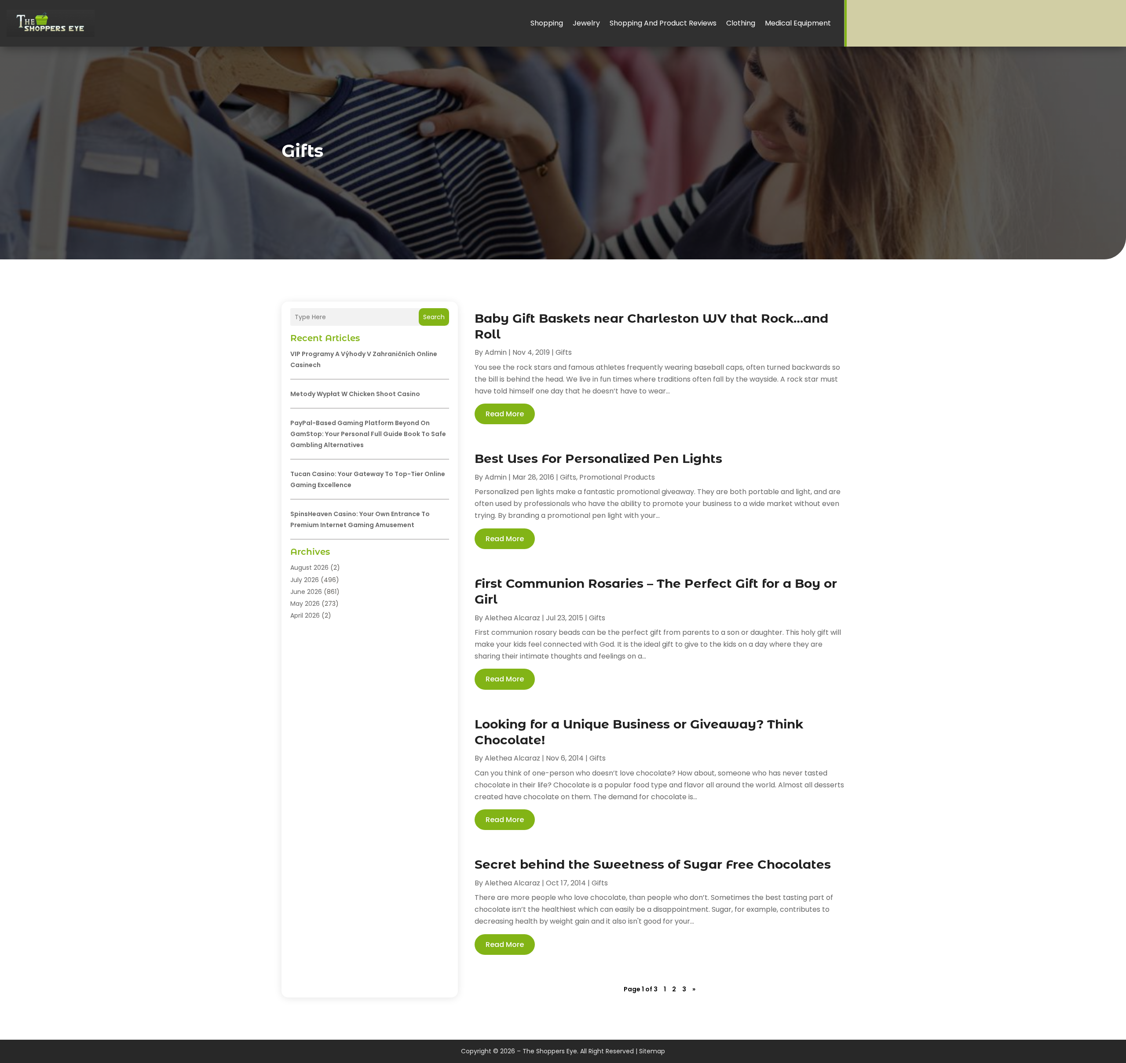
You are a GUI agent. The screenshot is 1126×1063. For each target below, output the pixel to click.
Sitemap (652, 1051)
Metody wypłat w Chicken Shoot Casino (355, 394)
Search (434, 317)
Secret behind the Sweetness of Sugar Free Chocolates (653, 864)
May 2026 (305, 603)
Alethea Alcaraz (512, 618)
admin (496, 352)
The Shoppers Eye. (550, 1051)
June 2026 (306, 591)
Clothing (740, 23)
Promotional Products (617, 477)
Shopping (546, 23)
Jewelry (586, 23)
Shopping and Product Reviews (663, 23)
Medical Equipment (798, 23)
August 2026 (309, 567)
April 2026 (305, 615)
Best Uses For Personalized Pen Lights (598, 458)
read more (505, 414)
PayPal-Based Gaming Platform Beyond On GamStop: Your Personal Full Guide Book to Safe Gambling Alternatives (368, 434)
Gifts (564, 352)
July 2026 (304, 579)
